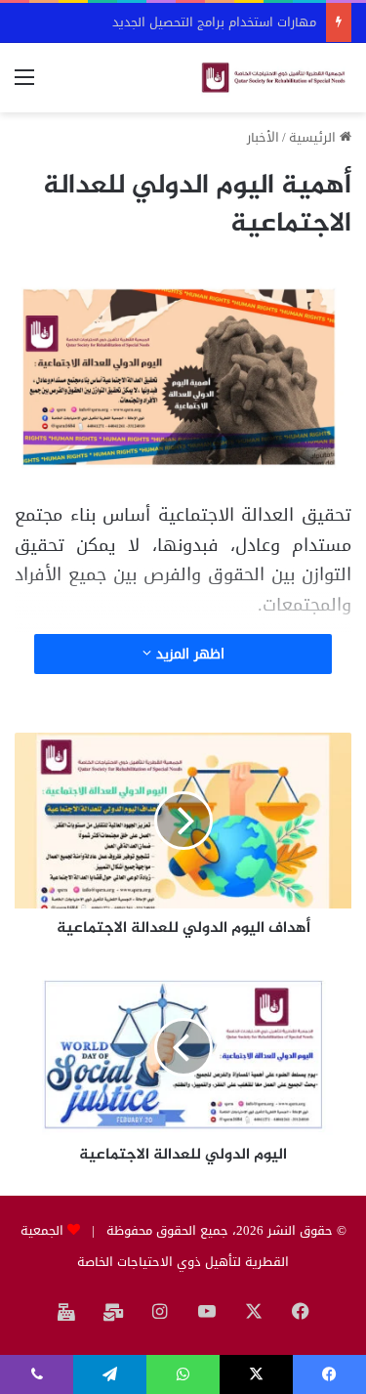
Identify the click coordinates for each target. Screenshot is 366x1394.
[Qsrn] (273, 78)
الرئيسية (314, 137)
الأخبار (263, 137)
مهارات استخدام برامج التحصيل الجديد (214, 22)
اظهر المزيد (187, 654)
